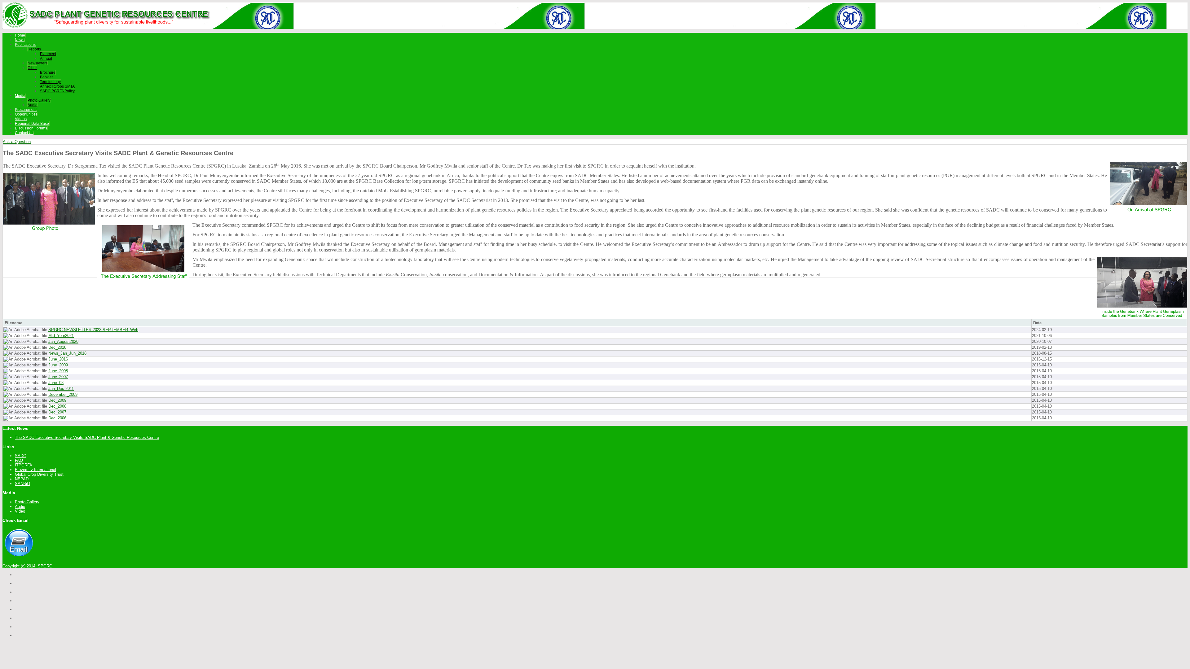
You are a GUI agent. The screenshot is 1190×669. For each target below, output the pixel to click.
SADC (20, 455)
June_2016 (58, 359)
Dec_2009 (57, 400)
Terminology (50, 82)
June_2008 (58, 371)
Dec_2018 (57, 347)
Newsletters (37, 63)
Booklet (46, 77)
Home (20, 35)
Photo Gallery (39, 100)
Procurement (26, 109)
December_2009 (62, 394)
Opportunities (26, 114)
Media (20, 96)
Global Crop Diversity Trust (39, 474)
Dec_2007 (57, 412)
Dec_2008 (57, 406)
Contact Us (24, 133)
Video (20, 511)
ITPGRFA (23, 465)
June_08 (56, 382)
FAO (19, 460)
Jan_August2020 (63, 341)
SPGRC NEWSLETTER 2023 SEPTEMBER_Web (93, 329)
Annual (46, 58)
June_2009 (58, 365)
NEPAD (22, 479)
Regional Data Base (32, 123)
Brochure (47, 72)
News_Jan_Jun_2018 (67, 353)
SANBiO (22, 483)
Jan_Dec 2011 (61, 388)
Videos (21, 119)
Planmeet (48, 54)
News (19, 40)
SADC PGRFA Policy (57, 91)
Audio (32, 105)
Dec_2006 (57, 418)
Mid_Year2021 (61, 335)
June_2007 (58, 376)
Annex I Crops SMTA (57, 86)
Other (32, 68)
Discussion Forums (31, 128)
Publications (25, 44)
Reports (34, 49)
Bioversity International (35, 469)
